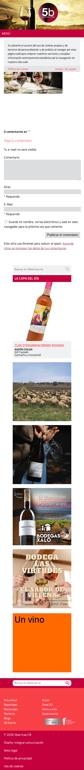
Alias (7, 186)
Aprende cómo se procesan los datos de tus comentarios (39, 246)
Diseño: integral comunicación (24, 742)
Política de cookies (18, 69)
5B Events (10, 722)
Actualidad (10, 700)
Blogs (7, 718)
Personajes (11, 709)
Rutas (45, 700)
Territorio (9, 713)
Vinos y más (49, 709)
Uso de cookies (13, 766)
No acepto (70, 69)
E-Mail (8, 204)
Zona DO (47, 704)
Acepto (59, 69)
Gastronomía (50, 713)
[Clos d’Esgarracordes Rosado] (42, 311)
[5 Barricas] (48, 13)
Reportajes (10, 704)
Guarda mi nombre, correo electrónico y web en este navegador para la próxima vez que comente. (41, 224)
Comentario (11, 157)
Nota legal (10, 750)
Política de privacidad (18, 758)
